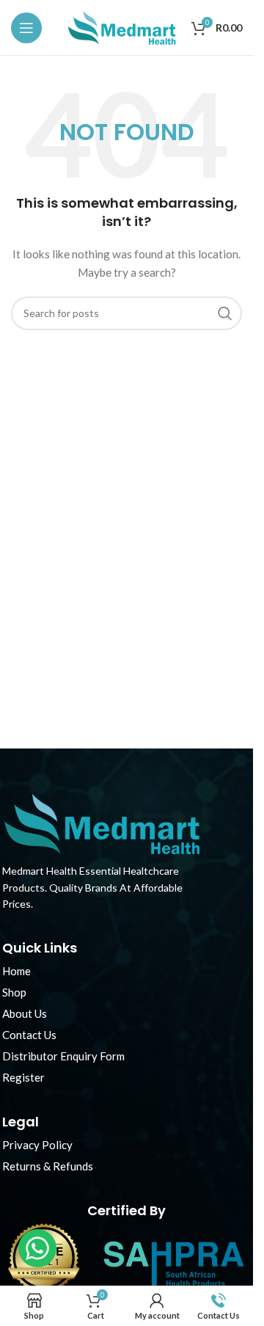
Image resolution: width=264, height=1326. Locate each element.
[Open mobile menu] (26, 28)
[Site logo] (122, 26)
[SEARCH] (225, 313)
